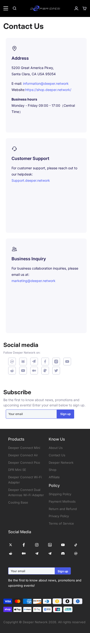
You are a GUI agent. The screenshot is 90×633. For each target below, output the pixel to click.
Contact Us (57, 455)
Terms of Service (61, 523)
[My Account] (74, 8)
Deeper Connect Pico (24, 462)
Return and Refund (63, 509)
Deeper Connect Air (23, 455)
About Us (56, 448)
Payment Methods (62, 501)
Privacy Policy (59, 516)
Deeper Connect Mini (24, 448)
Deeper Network (61, 462)
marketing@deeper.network (33, 281)
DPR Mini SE (17, 470)
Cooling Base (18, 502)
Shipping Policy (60, 494)
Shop (52, 470)
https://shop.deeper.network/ (48, 90)
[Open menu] (4, 8)
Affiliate (54, 477)
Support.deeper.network (31, 180)
